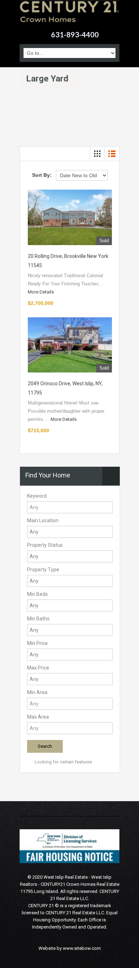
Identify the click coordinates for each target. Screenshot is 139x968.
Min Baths (38, 618)
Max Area (38, 717)
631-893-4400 (75, 34)
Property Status (45, 545)
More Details (41, 292)
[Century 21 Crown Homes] (69, 16)
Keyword (37, 496)
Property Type (43, 569)
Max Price (38, 668)
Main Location (42, 520)
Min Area (37, 692)
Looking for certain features (63, 762)
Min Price (37, 643)
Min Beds (37, 594)
